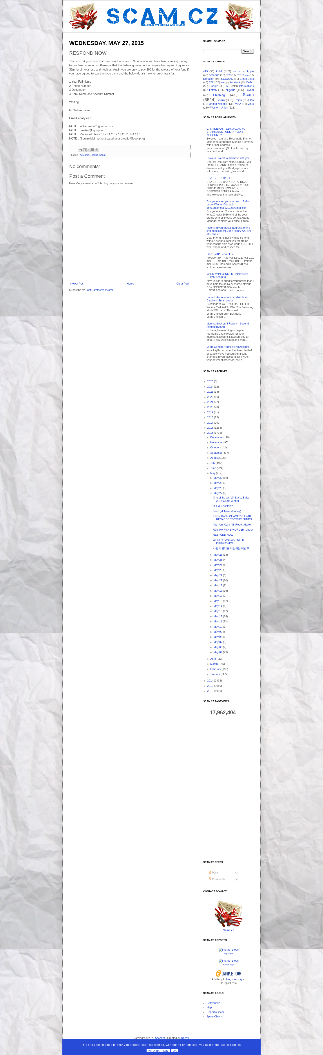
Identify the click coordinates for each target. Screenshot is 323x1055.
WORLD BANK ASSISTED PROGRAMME (228, 541)
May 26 (218, 554)
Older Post (182, 283)
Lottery (213, 90)
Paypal (249, 90)
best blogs (228, 964)
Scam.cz (228, 930)
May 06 (218, 647)
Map (209, 1007)
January (215, 674)
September (216, 452)
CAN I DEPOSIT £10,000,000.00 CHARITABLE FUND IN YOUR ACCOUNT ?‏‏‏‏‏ (226, 132)
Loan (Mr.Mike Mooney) (227, 511)
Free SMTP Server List (220, 254)
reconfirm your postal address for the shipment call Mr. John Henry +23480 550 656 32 (229, 231)
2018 (210, 417)
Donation (208, 78)
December (216, 437)
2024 (210, 386)
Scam (102, 155)
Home (130, 283)
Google (213, 86)
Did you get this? (223, 506)
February (215, 669)
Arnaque (214, 75)
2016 (210, 427)
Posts (215, 872)
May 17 (218, 595)
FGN (223, 82)
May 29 (218, 482)
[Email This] (80, 150)
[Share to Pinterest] (97, 150)
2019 (210, 412)
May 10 (218, 626)
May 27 (218, 493)
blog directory (234, 979)
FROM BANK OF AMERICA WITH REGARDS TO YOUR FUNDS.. (233, 518)
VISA (238, 103)
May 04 (218, 652)
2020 (210, 407)
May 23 (218, 570)
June (213, 468)
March (214, 663)
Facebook (235, 82)
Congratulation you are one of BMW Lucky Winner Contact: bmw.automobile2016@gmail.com (228, 204)
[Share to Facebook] (93, 150)
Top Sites (228, 953)
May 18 (218, 590)
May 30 (218, 477)
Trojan (238, 100)
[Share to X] (88, 150)
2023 (210, 391)
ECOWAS (227, 78)
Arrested (84, 155)
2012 (210, 690)
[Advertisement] (228, 788)
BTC (228, 75)
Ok (175, 1050)
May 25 (218, 559)
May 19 (218, 585)
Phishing (219, 95)
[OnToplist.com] (228, 975)
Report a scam (215, 1012)
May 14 (218, 606)
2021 (210, 402)
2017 (210, 422)
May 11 (218, 621)
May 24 (218, 565)
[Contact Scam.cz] (228, 926)
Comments (218, 879)
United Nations (218, 103)
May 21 (218, 580)
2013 (210, 685)
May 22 (218, 575)
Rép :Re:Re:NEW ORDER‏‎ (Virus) (233, 529)
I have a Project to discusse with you (228, 158)
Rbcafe (185, 1038)
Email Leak (247, 78)
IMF (228, 86)
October (215, 447)
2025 (210, 381)
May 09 (218, 631)
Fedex (250, 82)
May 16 (218, 601)
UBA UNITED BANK (218, 178)
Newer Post (77, 283)
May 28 (218, 488)
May (212, 473)
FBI (211, 82)
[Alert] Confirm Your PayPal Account (228, 346)
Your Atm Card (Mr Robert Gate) (232, 524)
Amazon (237, 71)
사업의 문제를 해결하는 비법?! (231, 548)
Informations (246, 86)
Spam (221, 100)
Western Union (219, 107)
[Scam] (161, 16)
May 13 (218, 611)
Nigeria (94, 155)
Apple (250, 71)
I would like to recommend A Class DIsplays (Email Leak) (227, 299)
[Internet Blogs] (229, 949)
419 (205, 71)
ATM (219, 71)
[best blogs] (229, 960)
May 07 (218, 642)
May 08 (218, 636)
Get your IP (213, 1003)
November (216, 442)
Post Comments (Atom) (99, 290)
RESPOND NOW (223, 534)
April (213, 658)
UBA (251, 100)
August (214, 457)
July (212, 463)
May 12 (218, 616)
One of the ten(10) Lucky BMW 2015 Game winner (231, 499)
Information (158, 1050)
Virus (251, 103)
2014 (210, 680)
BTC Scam (243, 75)
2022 (210, 397)
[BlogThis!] (84, 150)
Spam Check (214, 1016)
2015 (210, 432)
